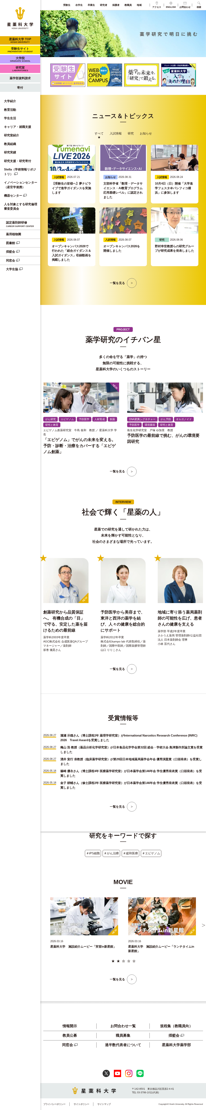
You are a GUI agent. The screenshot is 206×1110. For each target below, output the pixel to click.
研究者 (103, 5)
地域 (139, 5)
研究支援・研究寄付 (17, 161)
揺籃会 (10, 251)
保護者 (115, 5)
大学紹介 (10, 101)
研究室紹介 (11, 135)
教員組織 (10, 144)
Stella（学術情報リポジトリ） (20, 172)
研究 (131, 133)
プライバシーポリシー (54, 1104)
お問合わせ (185, 7)
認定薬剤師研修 (20, 224)
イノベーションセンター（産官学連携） (20, 185)
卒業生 (91, 5)
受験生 (66, 5)
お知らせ (146, 133)
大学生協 (12, 269)
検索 (199, 7)
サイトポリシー (81, 1104)
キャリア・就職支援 (17, 126)
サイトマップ (104, 1104)
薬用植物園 (13, 234)
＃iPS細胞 (93, 853)
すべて (99, 133)
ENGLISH (171, 7)
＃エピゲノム (151, 853)
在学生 (79, 5)
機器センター (13, 195)
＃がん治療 (111, 853)
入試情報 (116, 133)
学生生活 (10, 118)
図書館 (10, 243)
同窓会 (10, 260)
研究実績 (10, 152)
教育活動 (10, 109)
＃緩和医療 (130, 853)
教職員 (128, 5)
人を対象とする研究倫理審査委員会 (20, 206)
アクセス (156, 7)
